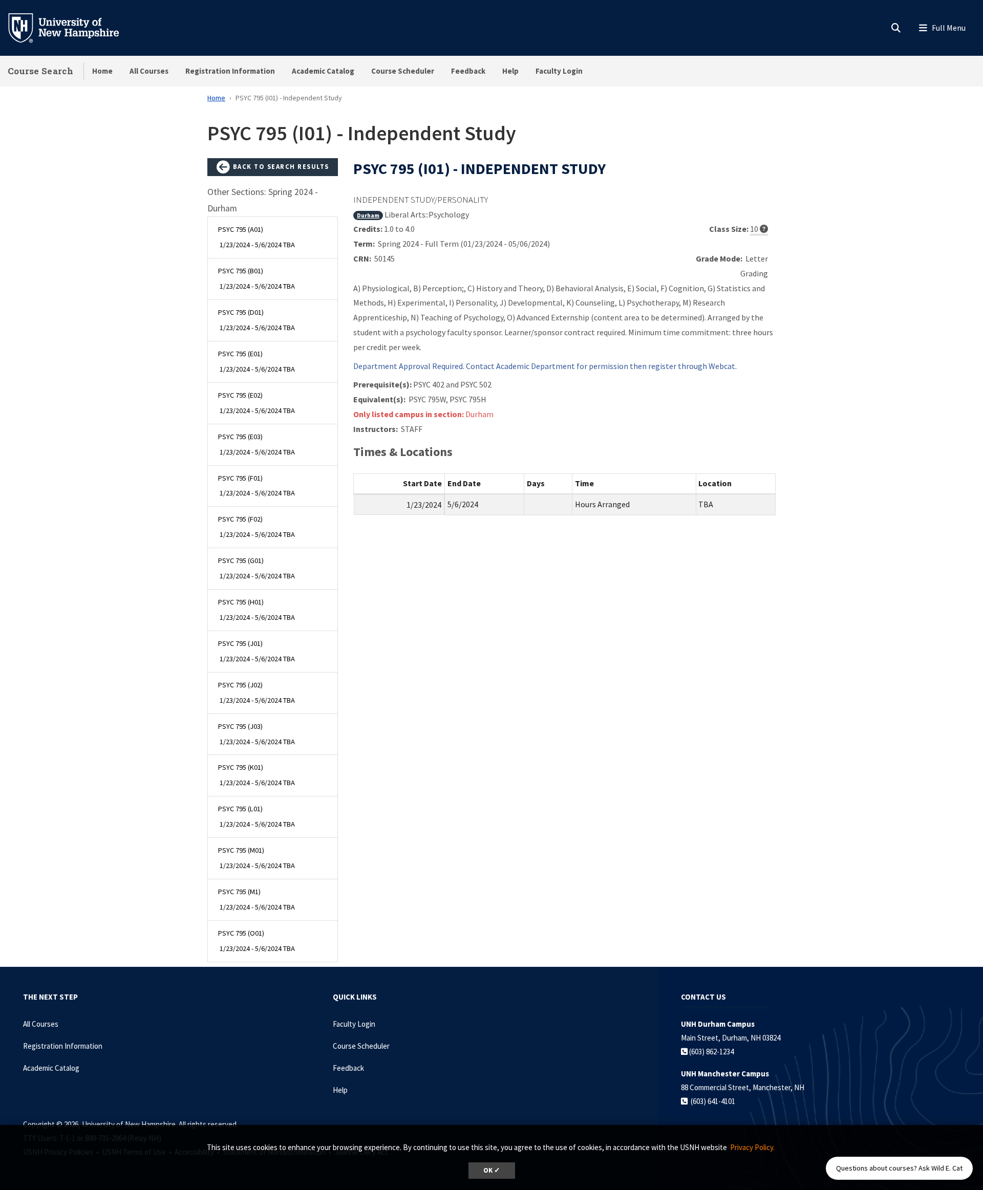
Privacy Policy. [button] (752, 1147)
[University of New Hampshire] (72, 27)
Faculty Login (559, 71)
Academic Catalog (323, 71)
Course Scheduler (402, 71)
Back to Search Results (279, 166)
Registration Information (230, 71)
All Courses (149, 71)
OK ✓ (491, 1170)
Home (102, 71)
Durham (368, 215)
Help (510, 71)
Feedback (468, 71)
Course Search (40, 71)
